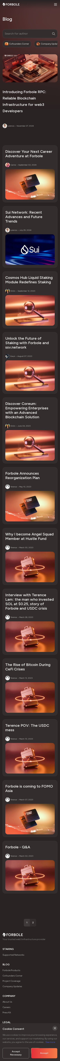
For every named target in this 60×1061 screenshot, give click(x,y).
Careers (6, 1007)
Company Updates (12, 986)
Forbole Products (11, 970)
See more (50, 1042)
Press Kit (7, 1012)
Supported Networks (13, 955)
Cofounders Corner (12, 975)
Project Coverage (11, 981)
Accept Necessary (16, 1053)
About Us (7, 1002)
